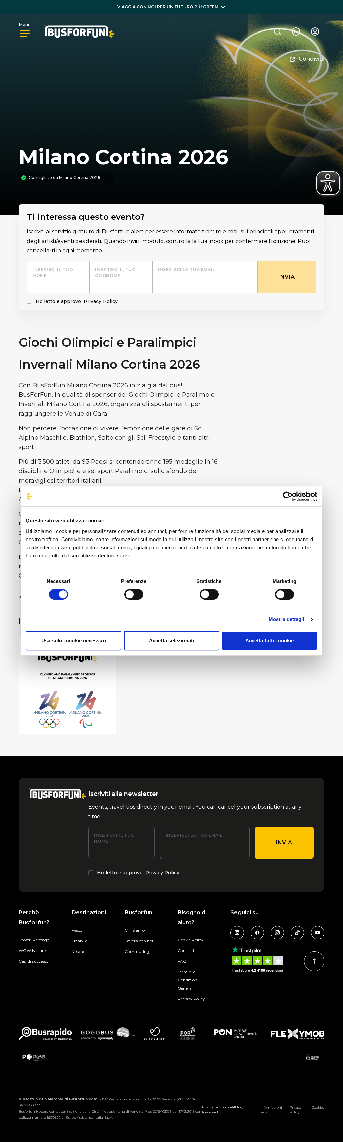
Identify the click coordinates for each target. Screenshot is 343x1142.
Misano (78, 951)
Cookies (318, 1107)
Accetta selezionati (171, 640)
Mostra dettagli (286, 619)
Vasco (77, 930)
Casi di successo (33, 961)
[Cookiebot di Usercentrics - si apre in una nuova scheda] (288, 496)
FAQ (182, 961)
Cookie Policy (190, 939)
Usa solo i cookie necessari (73, 640)
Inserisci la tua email (186, 269)
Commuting (137, 951)
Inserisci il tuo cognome (115, 272)
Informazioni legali (271, 1109)
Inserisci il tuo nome (52, 272)
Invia (284, 842)
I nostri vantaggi (35, 939)
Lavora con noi (139, 940)
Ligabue (79, 940)
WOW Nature (32, 950)
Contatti (186, 950)
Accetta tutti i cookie (269, 640)
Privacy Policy (101, 301)
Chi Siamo (135, 930)
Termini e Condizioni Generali (188, 980)
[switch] (133, 594)
